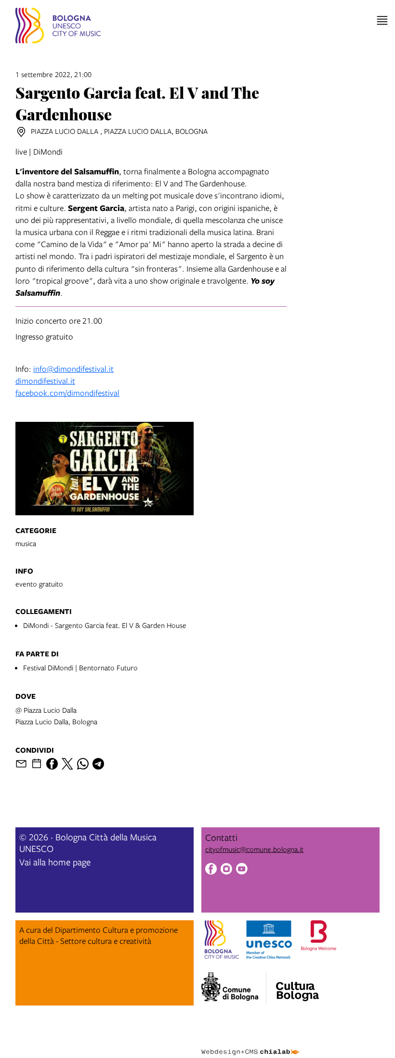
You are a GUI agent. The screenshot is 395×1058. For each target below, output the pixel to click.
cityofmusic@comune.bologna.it (254, 849)
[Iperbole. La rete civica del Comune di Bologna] (233, 988)
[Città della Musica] (297, 985)
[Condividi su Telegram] (98, 764)
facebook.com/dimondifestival (67, 392)
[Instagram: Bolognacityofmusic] (226, 870)
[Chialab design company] (250, 1044)
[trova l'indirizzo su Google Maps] (21, 132)
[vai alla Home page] (58, 27)
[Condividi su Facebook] (52, 764)
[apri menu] (382, 20)
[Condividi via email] (21, 764)
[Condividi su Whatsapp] (83, 764)
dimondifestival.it (45, 380)
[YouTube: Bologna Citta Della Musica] (242, 870)
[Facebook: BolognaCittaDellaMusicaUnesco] (211, 870)
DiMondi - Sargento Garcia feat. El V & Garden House (104, 625)
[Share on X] (67, 764)
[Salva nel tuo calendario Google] (36, 764)
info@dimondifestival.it (73, 368)
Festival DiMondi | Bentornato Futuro (80, 667)
